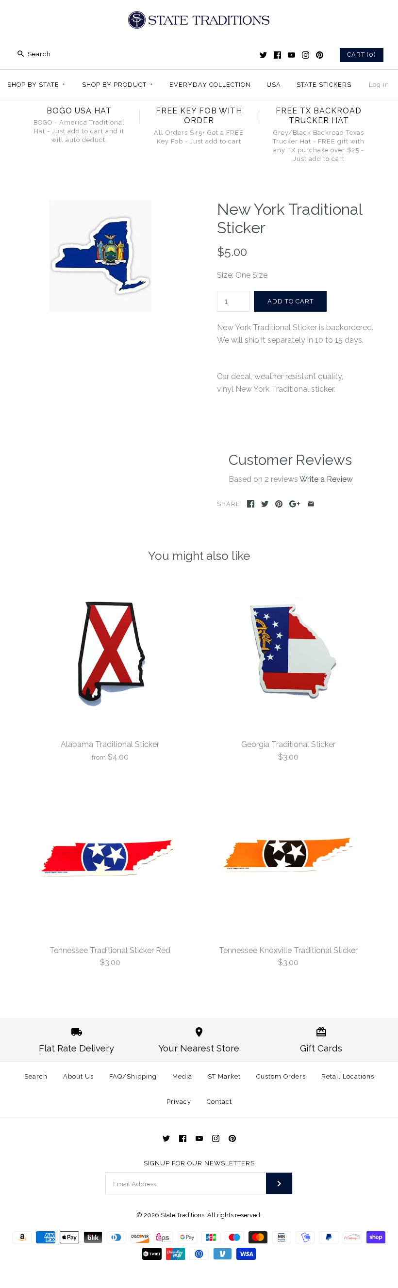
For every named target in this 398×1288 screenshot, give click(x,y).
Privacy (178, 1101)
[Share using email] (311, 504)
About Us (78, 1076)
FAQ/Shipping (133, 1076)
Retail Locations (347, 1076)
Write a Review (326, 479)
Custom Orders (281, 1076)
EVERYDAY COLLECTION (210, 84)
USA (273, 84)
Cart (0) (361, 54)
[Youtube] (291, 55)
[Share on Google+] (294, 504)
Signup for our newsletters (199, 1163)
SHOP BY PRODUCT (117, 84)
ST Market (224, 1076)
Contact (219, 1101)
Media (182, 1076)
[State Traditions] (199, 15)
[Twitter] (263, 55)
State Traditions (182, 1215)
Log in (379, 84)
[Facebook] (277, 55)
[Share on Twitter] (264, 504)
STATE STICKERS (324, 84)
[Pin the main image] (278, 504)
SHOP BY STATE (36, 84)
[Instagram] (305, 55)
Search (36, 1076)
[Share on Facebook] (250, 504)
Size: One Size (242, 275)
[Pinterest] (319, 55)
